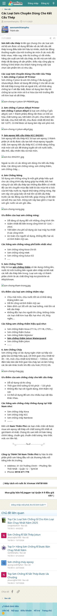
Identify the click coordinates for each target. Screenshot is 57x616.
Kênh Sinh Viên (11, 606)
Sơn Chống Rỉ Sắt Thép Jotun (24, 534)
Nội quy (15, 610)
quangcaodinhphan (15, 565)
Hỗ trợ (37, 610)
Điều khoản (26, 610)
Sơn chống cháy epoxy (21, 562)
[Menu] (4, 3)
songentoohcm (14, 525)
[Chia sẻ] (50, 38)
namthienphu (13, 553)
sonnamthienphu (11, 21)
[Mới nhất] (53, 3)
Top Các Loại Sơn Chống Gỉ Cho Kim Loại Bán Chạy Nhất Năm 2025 (31, 520)
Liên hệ (5, 610)
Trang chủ (47, 610)
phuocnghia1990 (14, 537)
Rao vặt (24, 525)
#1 (54, 38)
